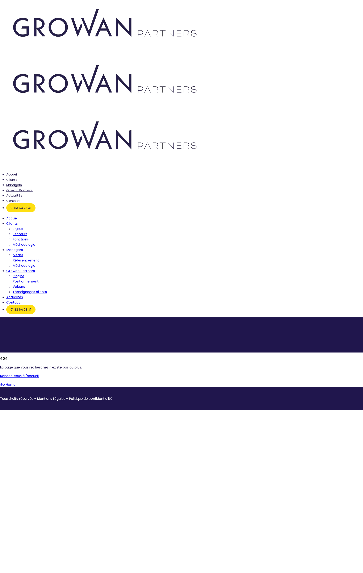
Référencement (26, 260)
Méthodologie (24, 244)
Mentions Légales (51, 398)
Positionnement (26, 281)
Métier (18, 255)
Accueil (11, 174)
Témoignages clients (30, 291)
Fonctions (21, 239)
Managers (14, 185)
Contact (13, 200)
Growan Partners (19, 190)
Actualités (14, 195)
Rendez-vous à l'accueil (19, 376)
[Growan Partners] (105, 53)
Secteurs (20, 234)
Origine (18, 276)
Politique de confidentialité (90, 398)
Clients (11, 179)
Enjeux (18, 228)
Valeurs (19, 286)
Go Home (8, 384)
